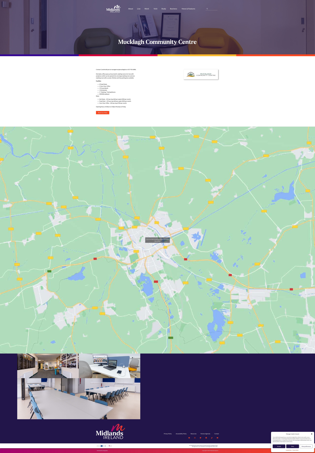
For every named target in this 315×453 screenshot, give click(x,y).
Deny (292, 446)
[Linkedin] (206, 437)
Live (138, 9)
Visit (155, 9)
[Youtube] (217, 437)
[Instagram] (194, 437)
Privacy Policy (296, 450)
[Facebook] (189, 437)
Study (163, 9)
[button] (312, 434)
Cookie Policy (289, 450)
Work (147, 9)
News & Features (188, 9)
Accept (279, 446)
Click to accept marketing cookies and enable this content (157, 240)
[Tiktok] (211, 437)
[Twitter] (200, 437)
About (130, 9)
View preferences (306, 446)
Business (173, 9)
